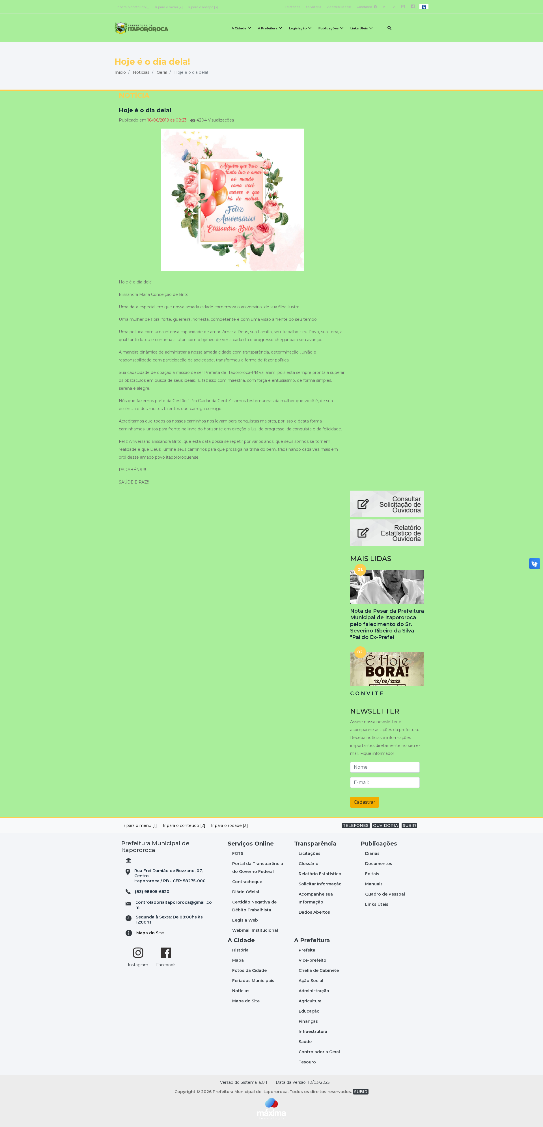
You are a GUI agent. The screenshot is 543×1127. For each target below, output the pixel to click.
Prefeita (307, 950)
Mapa (238, 960)
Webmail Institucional (255, 930)
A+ (385, 7)
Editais (372, 873)
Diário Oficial (245, 891)
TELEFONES (356, 825)
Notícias (141, 72)
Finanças (308, 1021)
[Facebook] (413, 6)
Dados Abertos (314, 912)
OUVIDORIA (385, 825)
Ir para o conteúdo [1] (133, 7)
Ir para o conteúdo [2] (184, 825)
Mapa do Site (150, 932)
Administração (314, 990)
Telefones (292, 7)
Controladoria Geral (319, 1051)
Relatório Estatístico (320, 873)
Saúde (305, 1041)
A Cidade (239, 28)
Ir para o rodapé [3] (203, 7)
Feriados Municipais (253, 980)
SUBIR (409, 825)
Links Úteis (359, 28)
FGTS (237, 853)
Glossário (308, 863)
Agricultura (310, 1001)
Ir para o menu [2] (169, 7)
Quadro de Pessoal (385, 894)
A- (395, 7)
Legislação (298, 28)
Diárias (372, 853)
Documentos (378, 863)
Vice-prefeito (312, 960)
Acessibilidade (339, 7)
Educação (309, 1011)
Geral (162, 72)
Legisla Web (245, 920)
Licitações (309, 853)
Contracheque (247, 881)
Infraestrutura (313, 1031)
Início (120, 72)
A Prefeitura (267, 28)
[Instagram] (403, 6)
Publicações (328, 28)
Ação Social (311, 980)
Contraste (365, 7)
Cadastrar (364, 802)
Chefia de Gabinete (319, 970)
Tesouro (307, 1062)
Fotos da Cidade (249, 970)
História (240, 950)
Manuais (374, 884)
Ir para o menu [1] (139, 825)
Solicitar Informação (320, 884)
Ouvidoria (313, 7)
